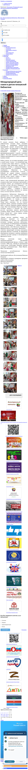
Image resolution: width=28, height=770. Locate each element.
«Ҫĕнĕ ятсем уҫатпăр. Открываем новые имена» (12, 549)
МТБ (7, 51)
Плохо (3, 626)
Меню (4, 42)
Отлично (4, 620)
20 (6, 715)
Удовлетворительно (6, 624)
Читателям (5, 56)
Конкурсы (8, 58)
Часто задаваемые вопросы (12, 63)
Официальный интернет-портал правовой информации (13, 499)
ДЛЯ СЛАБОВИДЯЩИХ (15, 395)
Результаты (24, 629)
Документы (6, 55)
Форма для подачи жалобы (12, 62)
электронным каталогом (15, 746)
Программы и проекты (11, 50)
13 (6, 714)
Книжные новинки (10, 60)
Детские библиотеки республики (13, 71)
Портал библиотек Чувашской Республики (12, 612)
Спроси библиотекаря (11, 61)
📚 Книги (10, 761)
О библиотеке (6, 46)
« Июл (2, 720)
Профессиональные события (12, 72)
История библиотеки (11, 47)
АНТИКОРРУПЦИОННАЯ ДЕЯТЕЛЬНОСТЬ (12, 656)
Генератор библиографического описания (12, 707)
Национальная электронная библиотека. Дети (12, 694)
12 (4, 714)
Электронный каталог (9, 409)
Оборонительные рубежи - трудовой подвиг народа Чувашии (14, 511)
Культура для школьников (9, 524)
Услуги (7, 57)
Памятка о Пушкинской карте (13, 68)
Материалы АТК (10, 66)
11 (2, 714)
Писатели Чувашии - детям (9, 486)
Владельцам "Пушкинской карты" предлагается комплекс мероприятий (12, 7)
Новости (20, 265)
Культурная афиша (7, 78)
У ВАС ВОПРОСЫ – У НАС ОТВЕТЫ (11, 587)
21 (7, 715)
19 (4, 715)
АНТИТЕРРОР (8, 669)
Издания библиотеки (11, 73)
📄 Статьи (20, 761)
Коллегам (5, 69)
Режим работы (9, 53)
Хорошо (4, 622)
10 (1, 714)
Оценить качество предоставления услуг (11, 644)
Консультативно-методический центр (11, 562)
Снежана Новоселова (16, 90)
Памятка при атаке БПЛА (12, 65)
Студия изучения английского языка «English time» (13, 574)
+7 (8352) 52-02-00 (7, 3)
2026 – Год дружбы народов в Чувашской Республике (13, 448)
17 (1, 715)
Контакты (5, 77)
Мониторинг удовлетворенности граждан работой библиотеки (14, 436)
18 (3, 715)
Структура (8, 49)
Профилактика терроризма (12, 67)
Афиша (5, 76)
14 (7, 714)
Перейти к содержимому (6, 1)
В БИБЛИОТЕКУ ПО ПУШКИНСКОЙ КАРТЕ (12, 461)
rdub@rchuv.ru (6, 4)
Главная (5, 45)
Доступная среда (10, 52)
